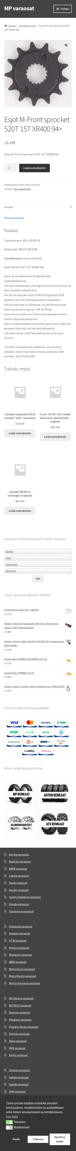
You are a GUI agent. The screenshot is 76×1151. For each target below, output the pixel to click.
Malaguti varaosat (20, 955)
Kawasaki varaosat (20, 926)
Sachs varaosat (18, 1055)
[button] (66, 45)
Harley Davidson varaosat (25, 897)
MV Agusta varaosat (21, 998)
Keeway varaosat (19, 933)
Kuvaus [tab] (8, 207)
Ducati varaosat (19, 890)
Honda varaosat (19, 904)
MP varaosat (19, 8)
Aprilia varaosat (19, 854)
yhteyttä (9, 352)
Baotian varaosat (20, 861)
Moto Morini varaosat (22, 976)
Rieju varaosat (18, 1041)
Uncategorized (27, 25)
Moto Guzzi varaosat (22, 969)
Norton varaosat (19, 1012)
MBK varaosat (18, 962)
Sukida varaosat (19, 1077)
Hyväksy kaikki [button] (59, 1139)
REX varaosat (17, 1048)
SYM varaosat (17, 1091)
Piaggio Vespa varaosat (23, 1027)
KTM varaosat (18, 940)
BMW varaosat (18, 868)
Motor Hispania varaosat (24, 983)
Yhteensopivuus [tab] (14, 218)
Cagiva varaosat (19, 875)
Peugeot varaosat (20, 1019)
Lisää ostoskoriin (34, 168)
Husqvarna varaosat (21, 911)
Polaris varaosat (19, 1034)
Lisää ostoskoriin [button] (20, 433)
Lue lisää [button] (12, 1116)
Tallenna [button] (38, 1139)
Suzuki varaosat (19, 1084)
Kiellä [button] (16, 1139)
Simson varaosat (19, 1070)
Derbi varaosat (18, 883)
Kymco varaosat (19, 948)
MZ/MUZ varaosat (20, 1005)
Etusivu (12, 25)
